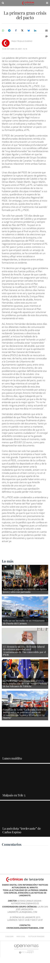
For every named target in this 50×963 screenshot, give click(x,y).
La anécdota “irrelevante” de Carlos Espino (21, 830)
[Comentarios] (46, 36)
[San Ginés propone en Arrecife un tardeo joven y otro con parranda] (25, 577)
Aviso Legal (21, 936)
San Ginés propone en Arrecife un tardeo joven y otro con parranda (25, 590)
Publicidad (9, 936)
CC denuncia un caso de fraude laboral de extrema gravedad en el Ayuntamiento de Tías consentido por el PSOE (24, 650)
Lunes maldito (12, 758)
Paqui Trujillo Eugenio (21, 41)
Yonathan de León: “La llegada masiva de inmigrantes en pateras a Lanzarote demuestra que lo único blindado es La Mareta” (24, 713)
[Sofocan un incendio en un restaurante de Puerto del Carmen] (25, 609)
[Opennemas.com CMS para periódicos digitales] (26, 949)
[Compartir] (3, 30)
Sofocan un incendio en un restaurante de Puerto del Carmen (24, 622)
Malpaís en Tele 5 (13, 795)
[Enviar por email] (46, 30)
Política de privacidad (36, 936)
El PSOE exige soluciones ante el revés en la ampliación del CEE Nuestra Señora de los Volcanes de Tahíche (25, 683)
